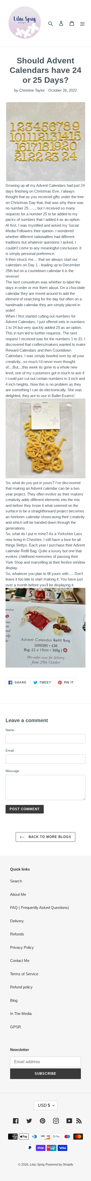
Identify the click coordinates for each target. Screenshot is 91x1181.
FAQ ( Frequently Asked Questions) (39, 907)
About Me (18, 894)
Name (10, 730)
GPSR (15, 1027)
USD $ (44, 1105)
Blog (13, 1000)
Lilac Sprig (37, 1164)
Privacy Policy (22, 947)
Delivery (17, 921)
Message (12, 771)
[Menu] (82, 23)
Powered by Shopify (59, 1164)
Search (16, 881)
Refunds (17, 934)
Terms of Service (24, 974)
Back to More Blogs (49, 837)
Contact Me (19, 960)
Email (10, 750)
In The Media (21, 1013)
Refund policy (21, 987)
